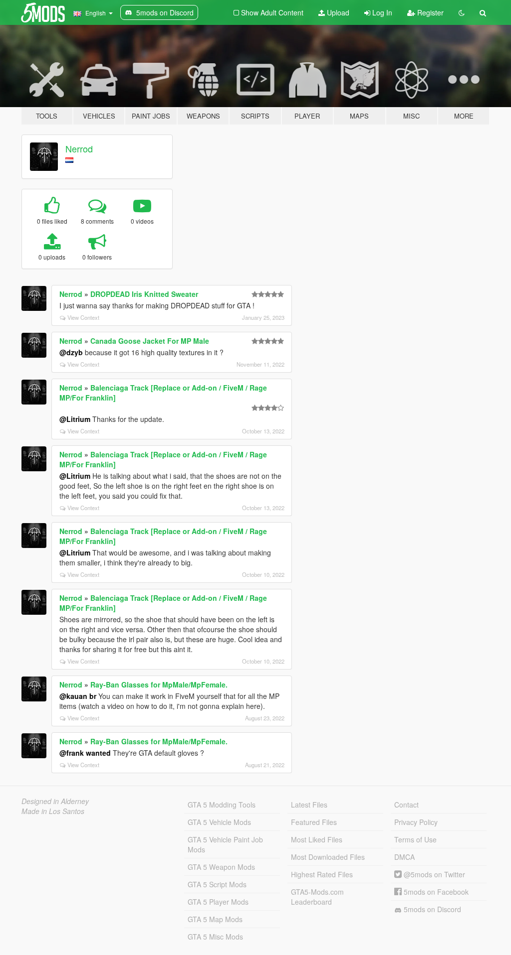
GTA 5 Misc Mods (215, 937)
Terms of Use (415, 839)
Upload (337, 12)
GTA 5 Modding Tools (222, 805)
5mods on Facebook (435, 892)
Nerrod (79, 148)
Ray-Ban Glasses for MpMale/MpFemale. (159, 684)
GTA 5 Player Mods (218, 902)
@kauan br (77, 696)
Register (429, 12)
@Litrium (74, 419)
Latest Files (309, 805)
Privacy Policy (416, 822)
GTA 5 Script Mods (217, 884)
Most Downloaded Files (328, 857)
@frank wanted (85, 753)
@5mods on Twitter (433, 874)
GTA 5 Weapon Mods (221, 867)
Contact (406, 805)
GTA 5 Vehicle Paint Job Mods (225, 844)
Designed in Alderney (55, 801)
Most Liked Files (316, 839)
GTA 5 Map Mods (215, 919)
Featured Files (314, 822)
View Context (83, 317)
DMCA (404, 857)
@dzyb (71, 352)
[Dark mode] (461, 12)
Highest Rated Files (322, 874)
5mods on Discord (431, 909)
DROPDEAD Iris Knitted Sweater (144, 294)
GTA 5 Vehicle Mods (219, 822)
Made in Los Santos (52, 811)
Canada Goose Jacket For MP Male (149, 341)
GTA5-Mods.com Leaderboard (317, 897)
